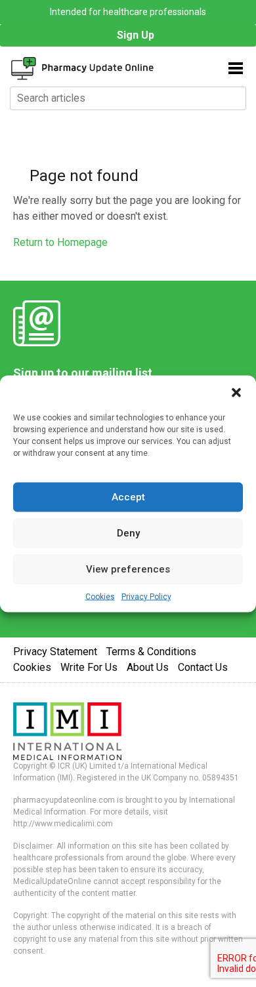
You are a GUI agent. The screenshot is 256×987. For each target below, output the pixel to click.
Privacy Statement (55, 651)
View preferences (128, 569)
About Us (148, 667)
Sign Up (135, 35)
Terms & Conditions (151, 651)
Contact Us (203, 667)
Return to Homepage (60, 242)
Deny (128, 533)
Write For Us (88, 667)
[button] (236, 391)
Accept (128, 497)
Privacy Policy (146, 596)
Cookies (100, 596)
